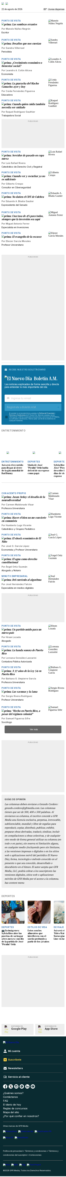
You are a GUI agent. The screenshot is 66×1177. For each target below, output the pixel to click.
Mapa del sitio (11, 1112)
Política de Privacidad (46, 413)
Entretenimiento (14, 430)
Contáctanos (10, 1097)
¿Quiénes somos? (13, 1093)
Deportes (8, 896)
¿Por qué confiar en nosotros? (21, 1116)
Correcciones (35, 1155)
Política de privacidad (13, 1151)
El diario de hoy (12, 1104)
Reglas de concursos (15, 1108)
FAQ (5, 1100)
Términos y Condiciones (17, 415)
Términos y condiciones (35, 1151)
